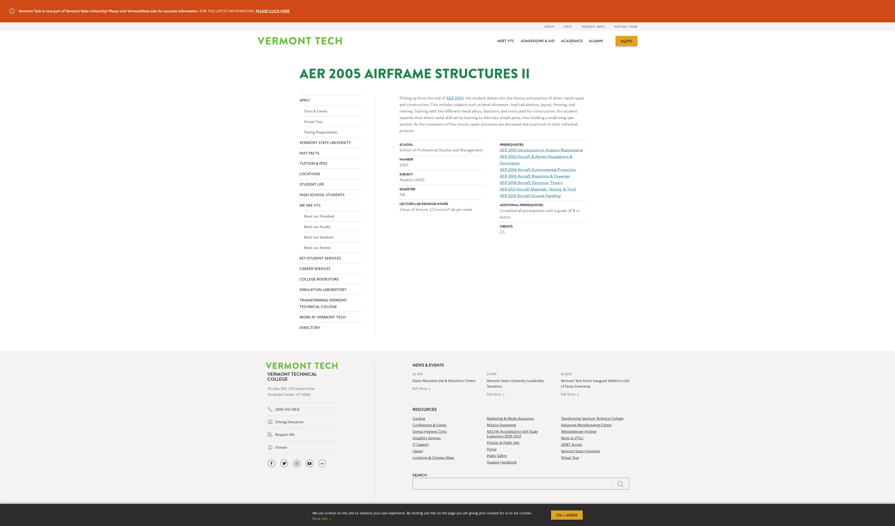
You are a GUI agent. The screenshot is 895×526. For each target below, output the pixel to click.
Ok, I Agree (567, 515)
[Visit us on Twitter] (284, 463)
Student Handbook (502, 462)
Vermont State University (580, 451)
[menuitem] (505, 41)
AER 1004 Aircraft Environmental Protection (538, 169)
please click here (273, 11)
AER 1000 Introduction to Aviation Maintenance (541, 150)
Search (420, 475)
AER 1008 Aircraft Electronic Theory (531, 182)
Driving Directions (288, 422)
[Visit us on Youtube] (309, 463)
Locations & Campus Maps (433, 457)
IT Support (421, 444)
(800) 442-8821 (287, 409)
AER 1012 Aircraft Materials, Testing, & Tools (538, 189)
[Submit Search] (620, 483)
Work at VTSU (572, 438)
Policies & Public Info (503, 443)
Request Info (284, 434)
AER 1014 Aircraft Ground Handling (530, 195)
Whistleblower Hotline (578, 431)
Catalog (419, 418)
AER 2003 (455, 98)
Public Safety (497, 456)
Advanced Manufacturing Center (586, 425)
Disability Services (427, 438)
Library (418, 451)
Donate (280, 447)
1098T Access (571, 444)
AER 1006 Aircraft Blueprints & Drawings (535, 176)
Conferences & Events (430, 425)
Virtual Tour (570, 457)
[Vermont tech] (300, 41)
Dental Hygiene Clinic (430, 431)
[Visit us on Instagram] (297, 463)
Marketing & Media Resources (510, 418)
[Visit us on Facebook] (271, 463)
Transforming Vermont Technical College (592, 418)
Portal (491, 449)
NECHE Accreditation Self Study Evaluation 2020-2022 (512, 433)
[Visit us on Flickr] (322, 463)
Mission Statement (501, 425)
